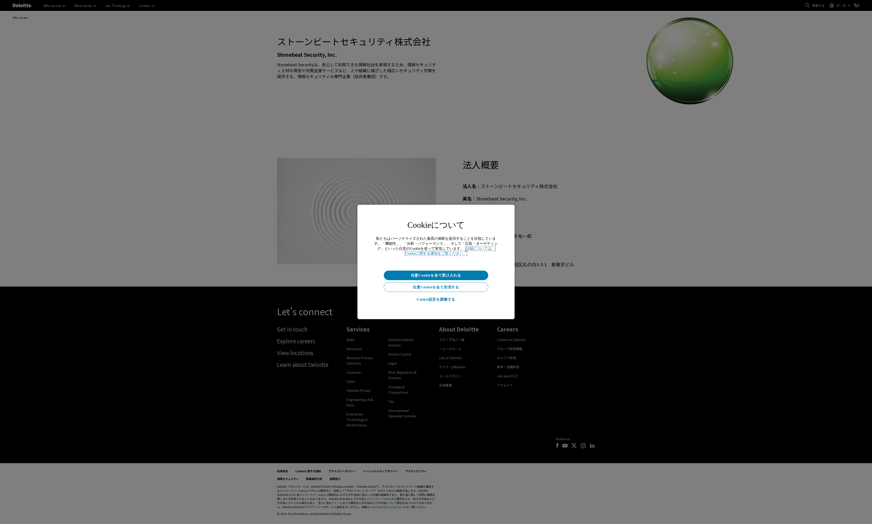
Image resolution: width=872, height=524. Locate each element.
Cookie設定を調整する (436, 299)
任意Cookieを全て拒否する (436, 287)
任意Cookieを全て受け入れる (436, 275)
